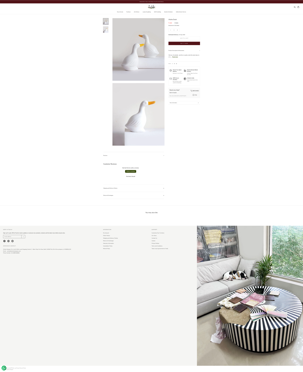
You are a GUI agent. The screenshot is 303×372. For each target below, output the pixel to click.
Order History (106, 235)
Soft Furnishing (157, 12)
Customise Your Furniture (158, 233)
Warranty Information (108, 243)
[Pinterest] (176, 63)
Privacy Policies (155, 243)
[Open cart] (298, 7)
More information (173, 102)
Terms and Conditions (157, 246)
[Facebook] (172, 63)
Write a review (130, 171)
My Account (106, 233)
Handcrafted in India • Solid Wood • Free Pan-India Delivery (152, 1)
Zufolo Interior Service (181, 12)
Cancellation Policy (107, 246)
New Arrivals (120, 12)
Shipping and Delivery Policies (110, 188)
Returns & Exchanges (108, 195)
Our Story (154, 235)
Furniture (128, 12)
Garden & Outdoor (168, 12)
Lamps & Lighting (147, 12)
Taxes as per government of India (160, 248)
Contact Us (154, 238)
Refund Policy (106, 248)
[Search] (295, 7)
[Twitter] (174, 63)
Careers (153, 241)
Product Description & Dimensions (176, 50)
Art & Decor (136, 12)
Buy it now (184, 43)
